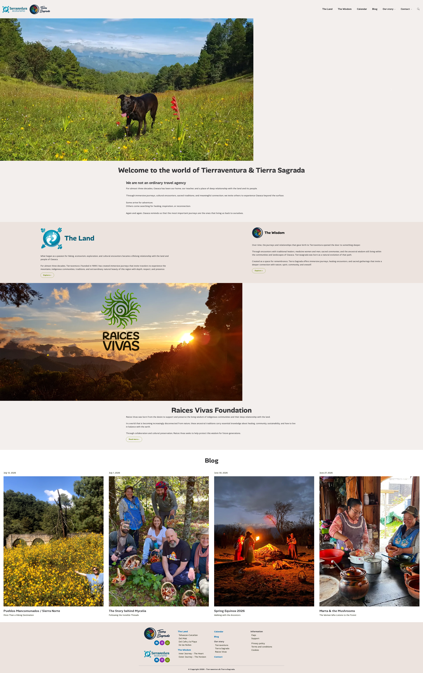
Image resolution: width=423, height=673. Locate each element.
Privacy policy (258, 643)
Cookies (255, 650)
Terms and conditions (261, 646)
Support (255, 638)
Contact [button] (405, 8)
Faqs (253, 635)
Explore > (47, 275)
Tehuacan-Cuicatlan (188, 635)
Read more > (134, 439)
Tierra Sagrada (222, 648)
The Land (327, 8)
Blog (374, 8)
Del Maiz (183, 638)
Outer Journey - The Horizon (192, 657)
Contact (218, 657)
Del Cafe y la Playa (188, 641)
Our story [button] (388, 8)
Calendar (362, 8)
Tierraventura (221, 645)
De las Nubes (185, 645)
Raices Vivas (221, 652)
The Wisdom (345, 8)
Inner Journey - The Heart (191, 653)
